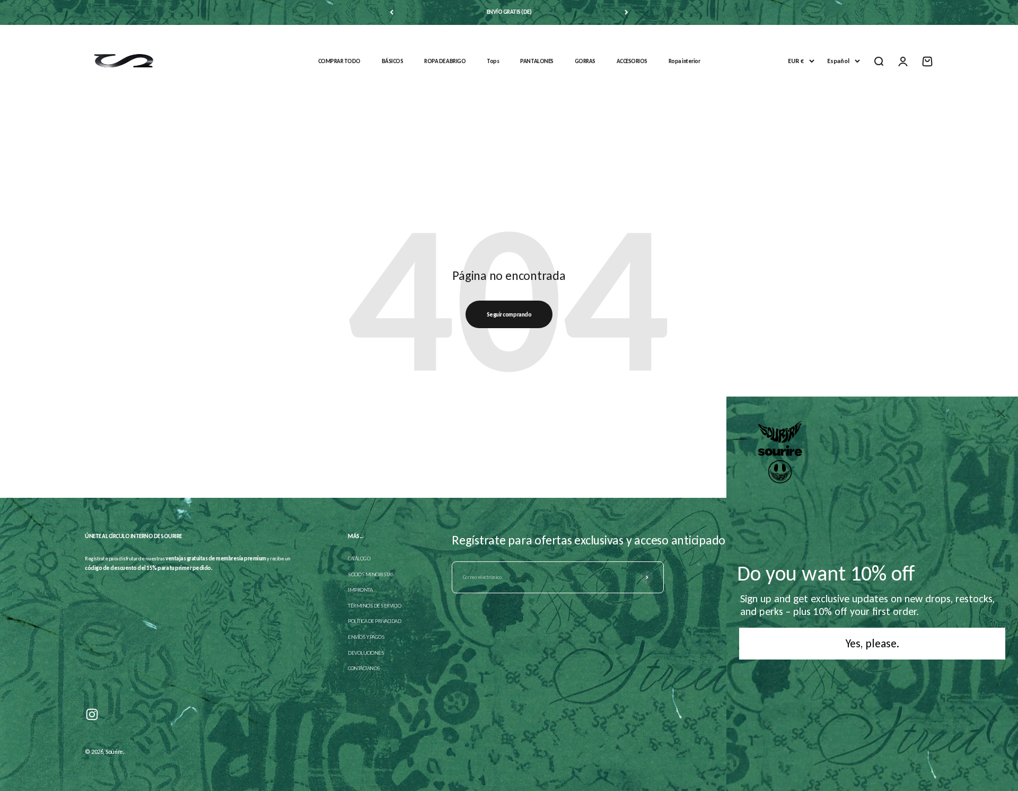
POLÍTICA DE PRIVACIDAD (374, 621)
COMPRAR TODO (339, 61)
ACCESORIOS (632, 61)
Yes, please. (872, 643)
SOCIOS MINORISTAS (371, 574)
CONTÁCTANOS (364, 668)
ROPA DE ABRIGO (445, 61)
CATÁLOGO (359, 558)
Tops (493, 61)
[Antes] (626, 12)
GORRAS (585, 61)
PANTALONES (536, 61)
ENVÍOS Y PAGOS (366, 637)
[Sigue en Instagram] (92, 714)
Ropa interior (684, 61)
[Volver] (391, 12)
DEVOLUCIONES (366, 652)
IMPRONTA (360, 589)
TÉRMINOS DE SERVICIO (374, 605)
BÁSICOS (392, 61)
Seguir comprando (509, 314)
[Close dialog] (1001, 413)
